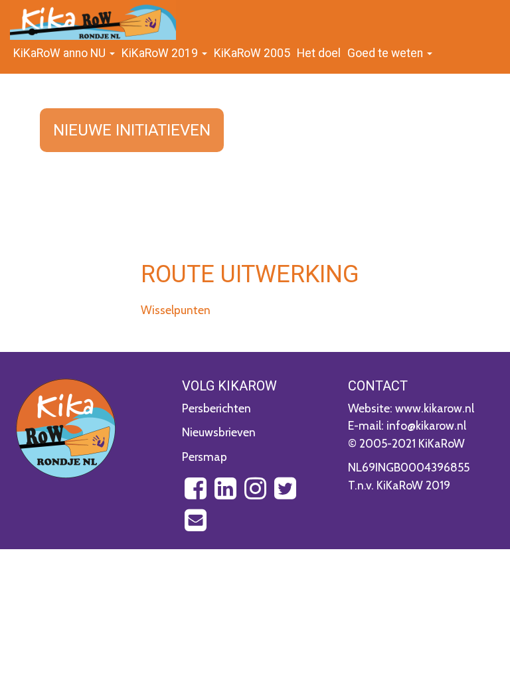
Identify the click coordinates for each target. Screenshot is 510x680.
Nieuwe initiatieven (132, 130)
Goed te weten (386, 53)
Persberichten (216, 408)
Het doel (319, 53)
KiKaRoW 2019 (161, 53)
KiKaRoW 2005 (252, 53)
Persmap (204, 457)
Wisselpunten (176, 310)
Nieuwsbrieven (219, 432)
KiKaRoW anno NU (60, 53)
